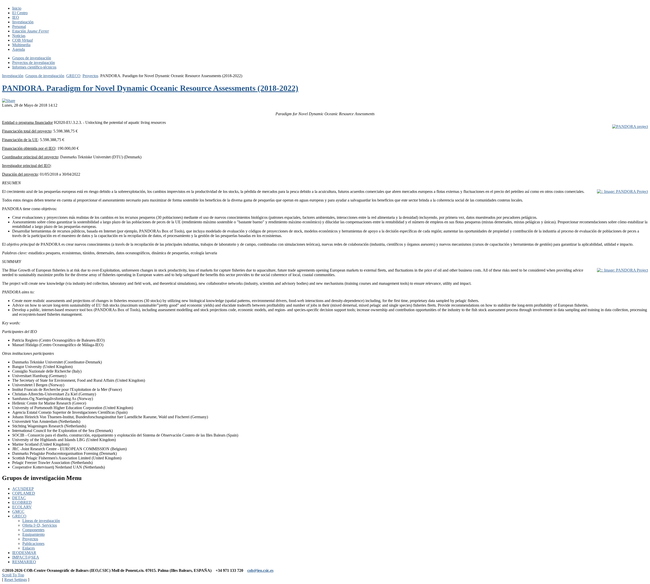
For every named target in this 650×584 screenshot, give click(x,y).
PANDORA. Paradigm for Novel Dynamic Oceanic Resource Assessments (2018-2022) (150, 88)
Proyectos (90, 76)
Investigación (12, 76)
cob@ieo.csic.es (260, 570)
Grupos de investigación (44, 76)
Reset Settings (15, 579)
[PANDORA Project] (630, 126)
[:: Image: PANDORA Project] (622, 191)
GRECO (73, 76)
